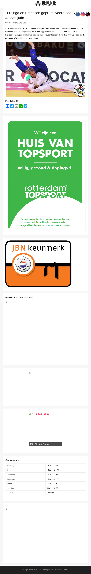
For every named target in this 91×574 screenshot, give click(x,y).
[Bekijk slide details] (45, 329)
